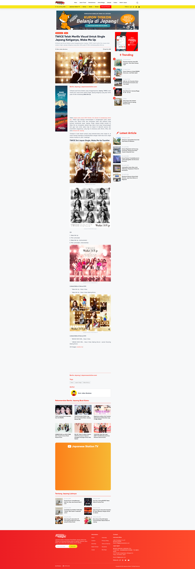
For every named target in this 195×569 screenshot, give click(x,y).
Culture (115, 2)
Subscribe (73, 546)
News (75, 2)
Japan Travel (82, 2)
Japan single (78, 382)
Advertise (93, 543)
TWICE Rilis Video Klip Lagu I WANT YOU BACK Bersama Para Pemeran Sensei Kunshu (102, 436)
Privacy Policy (105, 540)
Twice (71, 382)
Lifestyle (109, 2)
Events (90, 6)
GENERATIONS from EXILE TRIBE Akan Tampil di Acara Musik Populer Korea (63, 436)
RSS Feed (104, 549)
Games (84, 6)
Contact (93, 540)
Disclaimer (104, 546)
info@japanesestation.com (122, 543)
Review (97, 6)
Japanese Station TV (74, 6)
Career (93, 549)
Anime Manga (101, 2)
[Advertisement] (90, 360)
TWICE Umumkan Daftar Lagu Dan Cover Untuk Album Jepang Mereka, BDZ (82, 418)
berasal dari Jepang (78, 130)
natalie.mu (80, 347)
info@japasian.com (121, 557)
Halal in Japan (123, 2)
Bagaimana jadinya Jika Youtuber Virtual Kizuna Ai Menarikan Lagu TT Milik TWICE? (102, 418)
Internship (104, 537)
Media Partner (94, 546)
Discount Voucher (105, 6)
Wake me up (86, 382)
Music (66, 33)
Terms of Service (106, 543)
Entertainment (91, 2)
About (92, 537)
